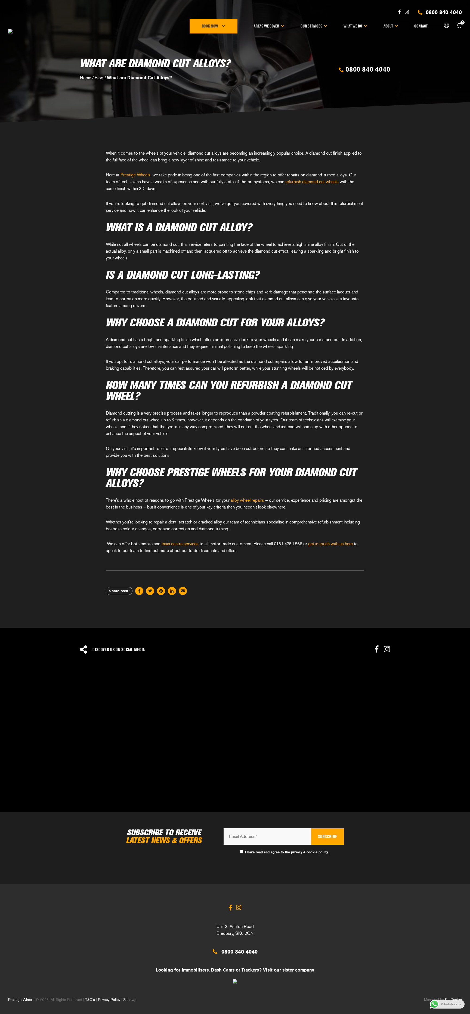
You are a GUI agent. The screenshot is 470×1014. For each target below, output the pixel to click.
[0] (459, 26)
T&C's (90, 999)
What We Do (353, 26)
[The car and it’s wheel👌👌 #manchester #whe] (176, 707)
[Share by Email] (183, 591)
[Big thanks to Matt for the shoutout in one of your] (411, 773)
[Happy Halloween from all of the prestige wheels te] (59, 773)
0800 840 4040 (367, 69)
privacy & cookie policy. (310, 852)
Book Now (210, 26)
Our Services (311, 26)
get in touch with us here (330, 544)
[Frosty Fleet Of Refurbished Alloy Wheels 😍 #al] (293, 707)
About (388, 26)
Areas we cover (266, 26)
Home (85, 78)
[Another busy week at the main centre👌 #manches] (411, 707)
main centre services (180, 544)
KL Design (453, 999)
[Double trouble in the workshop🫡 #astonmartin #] (293, 773)
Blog (99, 78)
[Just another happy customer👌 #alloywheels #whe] (176, 773)
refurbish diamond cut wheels (312, 182)
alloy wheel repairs (247, 500)
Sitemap (130, 999)
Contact (421, 26)
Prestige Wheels (135, 175)
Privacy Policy (109, 999)
